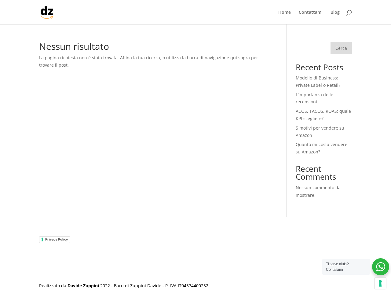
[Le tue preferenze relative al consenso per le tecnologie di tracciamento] (380, 283)
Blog (335, 12)
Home (284, 12)
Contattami (311, 12)
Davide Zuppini (83, 285)
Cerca (341, 48)
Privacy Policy (56, 239)
